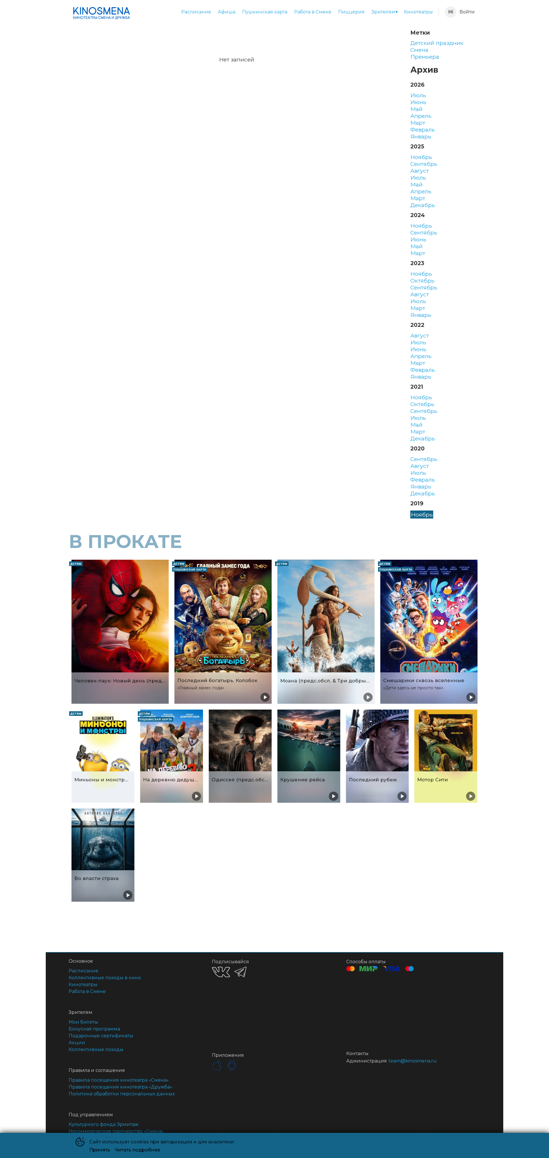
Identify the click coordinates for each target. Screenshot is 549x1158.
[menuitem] (196, 12)
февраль (422, 129)
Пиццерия (351, 12)
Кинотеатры (418, 12)
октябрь (422, 280)
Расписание (196, 12)
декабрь (422, 205)
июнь (418, 102)
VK (221, 972)
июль (418, 95)
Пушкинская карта (264, 12)
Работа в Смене (312, 12)
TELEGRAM (240, 972)
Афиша (226, 12)
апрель (420, 115)
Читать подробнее (137, 1150)
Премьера (424, 56)
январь (420, 136)
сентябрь (423, 163)
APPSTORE (217, 1065)
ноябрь (421, 157)
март (417, 122)
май (416, 109)
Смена (419, 49)
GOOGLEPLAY (232, 1065)
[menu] (285, 12)
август (419, 170)
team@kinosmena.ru (413, 1061)
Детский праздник (437, 42)
